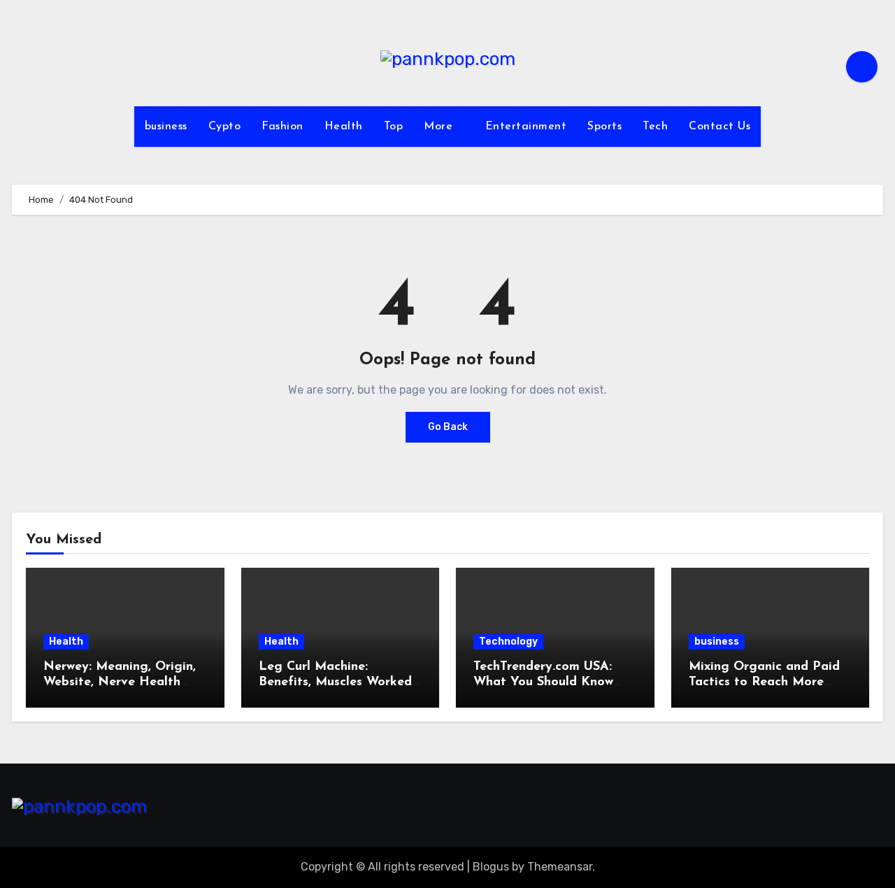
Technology (508, 641)
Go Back (448, 427)
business (166, 126)
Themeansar (559, 866)
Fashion (282, 126)
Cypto (224, 126)
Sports (604, 126)
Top (393, 126)
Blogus (491, 866)
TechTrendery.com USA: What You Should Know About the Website (543, 682)
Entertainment (526, 126)
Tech (655, 126)
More (440, 126)
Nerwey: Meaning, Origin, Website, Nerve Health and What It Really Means (122, 682)
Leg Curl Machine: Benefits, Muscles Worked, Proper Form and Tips (337, 682)
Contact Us (719, 126)
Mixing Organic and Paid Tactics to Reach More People (764, 682)
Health (343, 126)
